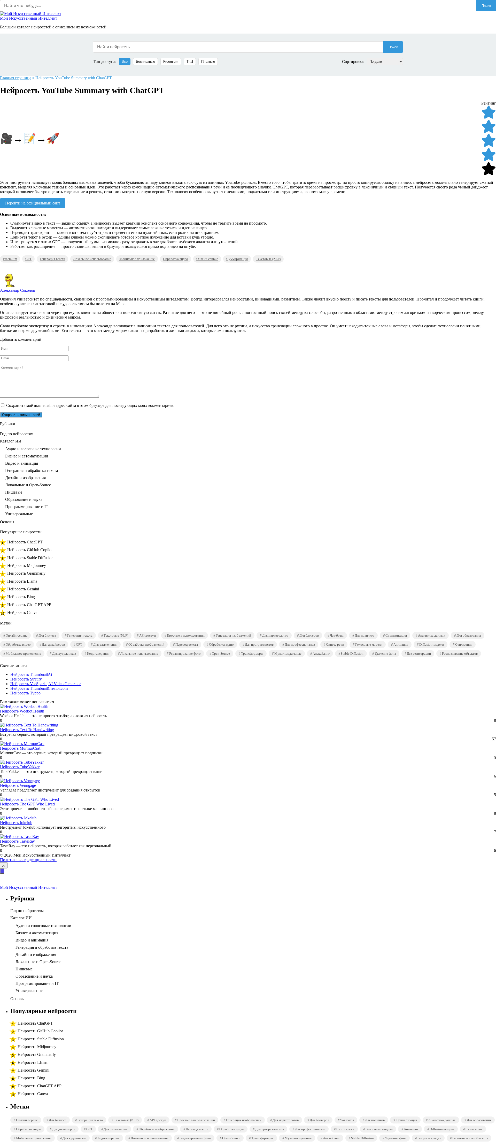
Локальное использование (92, 259)
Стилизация (463, 644)
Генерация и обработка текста (31, 470)
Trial (190, 62)
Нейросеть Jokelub (16, 822)
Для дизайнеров (53, 644)
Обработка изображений (146, 644)
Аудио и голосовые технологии (33, 449)
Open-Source (221, 653)
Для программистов (259, 644)
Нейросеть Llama (22, 581)
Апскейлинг (321, 653)
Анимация (400, 644)
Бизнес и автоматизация (26, 456)
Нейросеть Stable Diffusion (30, 558)
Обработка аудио (221, 644)
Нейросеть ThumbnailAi (31, 674)
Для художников (64, 653)
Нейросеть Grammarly (26, 573)
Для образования (468, 635)
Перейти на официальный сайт (32, 203)
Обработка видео (175, 259)
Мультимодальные (287, 653)
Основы (7, 522)
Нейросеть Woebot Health (22, 711)
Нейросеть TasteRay (17, 841)
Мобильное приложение (137, 259)
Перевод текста (186, 644)
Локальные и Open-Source (28, 485)
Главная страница (15, 78)
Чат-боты (337, 635)
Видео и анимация (21, 463)
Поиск (486, 6)
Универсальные (19, 514)
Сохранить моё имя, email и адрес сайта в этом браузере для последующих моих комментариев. (90, 405)
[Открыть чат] (2, 871)
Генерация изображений (233, 635)
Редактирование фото (185, 653)
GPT (28, 259)
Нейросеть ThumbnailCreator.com (39, 688)
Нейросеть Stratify (26, 679)
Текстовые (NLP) (268, 259)
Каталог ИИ (10, 441)
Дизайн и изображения (25, 478)
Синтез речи (335, 644)
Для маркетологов (275, 635)
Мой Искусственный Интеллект (28, 18)
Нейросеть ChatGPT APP (29, 605)
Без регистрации (419, 653)
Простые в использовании (186, 635)
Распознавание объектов (460, 653)
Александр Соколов (17, 290)
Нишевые (13, 492)
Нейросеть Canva (22, 612)
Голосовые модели (368, 644)
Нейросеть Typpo (25, 693)
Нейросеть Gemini (23, 589)
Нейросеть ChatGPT (25, 542)
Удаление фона (385, 653)
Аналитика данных (431, 635)
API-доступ (147, 635)
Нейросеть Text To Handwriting (27, 729)
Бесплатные (145, 62)
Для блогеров (309, 635)
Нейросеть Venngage (18, 785)
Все (125, 62)
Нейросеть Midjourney (26, 565)
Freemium (170, 62)
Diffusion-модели (431, 644)
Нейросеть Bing (21, 597)
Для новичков (364, 635)
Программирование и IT (26, 506)
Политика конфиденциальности (28, 860)
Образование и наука (23, 499)
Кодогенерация (98, 653)
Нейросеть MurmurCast (20, 748)
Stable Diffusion (352, 653)
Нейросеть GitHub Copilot (29, 550)
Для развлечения (105, 644)
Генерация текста (52, 259)
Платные (208, 62)
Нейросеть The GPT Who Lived (27, 804)
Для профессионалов (300, 644)
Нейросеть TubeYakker (20, 767)
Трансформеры (252, 653)
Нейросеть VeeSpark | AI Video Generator (45, 684)
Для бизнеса (47, 635)
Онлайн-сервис (207, 259)
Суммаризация (237, 259)
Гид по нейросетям (16, 434)
